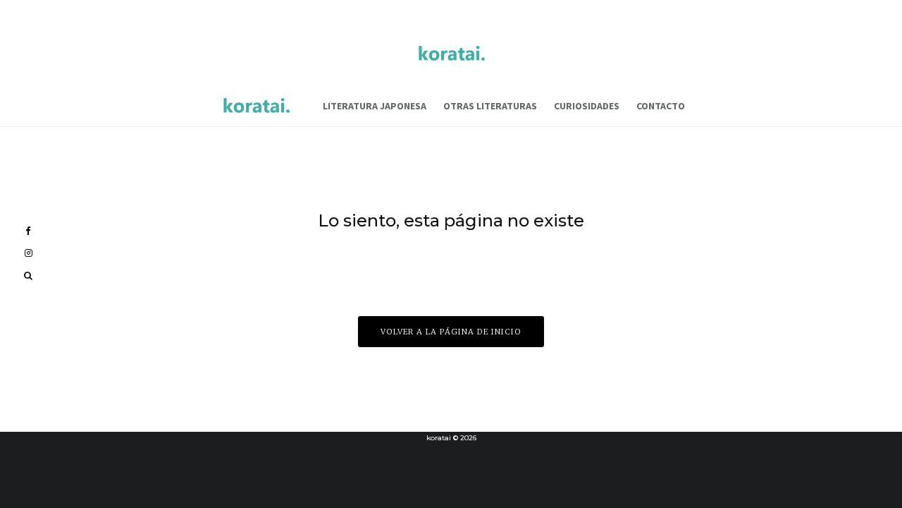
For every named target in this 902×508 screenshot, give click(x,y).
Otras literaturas (490, 105)
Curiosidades (586, 105)
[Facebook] (28, 231)
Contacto (660, 105)
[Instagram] (28, 253)
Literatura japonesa (374, 105)
